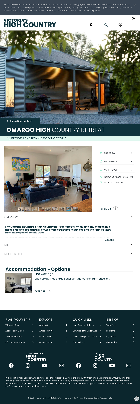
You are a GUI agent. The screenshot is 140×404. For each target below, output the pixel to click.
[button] (117, 169)
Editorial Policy (56, 398)
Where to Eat (45, 336)
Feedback (103, 398)
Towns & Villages (13, 336)
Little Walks (111, 342)
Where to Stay (12, 325)
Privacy (65, 398)
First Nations (78, 342)
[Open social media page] (115, 208)
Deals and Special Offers (85, 336)
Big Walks (111, 336)
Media (110, 398)
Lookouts (110, 330)
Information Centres (15, 342)
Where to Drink (46, 330)
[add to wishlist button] (134, 34)
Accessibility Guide (14, 330)
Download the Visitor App (85, 330)
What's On (44, 325)
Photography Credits (91, 398)
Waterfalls (111, 325)
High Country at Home (83, 325)
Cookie (89, 10)
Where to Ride (45, 342)
